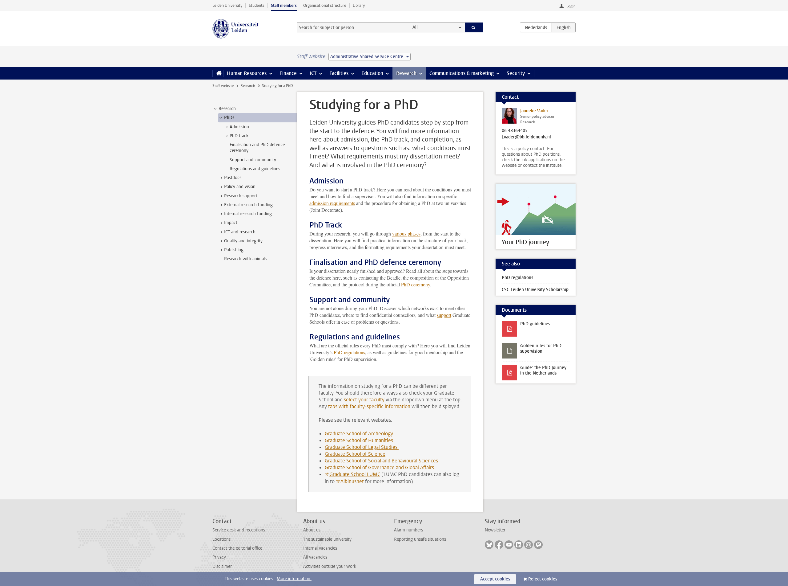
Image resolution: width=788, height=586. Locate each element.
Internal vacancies (320, 548)
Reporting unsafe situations (420, 539)
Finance (288, 73)
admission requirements (332, 203)
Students (256, 5)
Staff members (284, 5)
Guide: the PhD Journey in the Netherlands (543, 370)
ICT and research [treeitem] (239, 232)
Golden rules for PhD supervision (540, 348)
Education (372, 73)
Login (571, 6)
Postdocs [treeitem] (232, 178)
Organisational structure (324, 5)
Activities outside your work (329, 566)
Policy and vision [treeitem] (239, 187)
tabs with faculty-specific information (369, 406)
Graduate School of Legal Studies (362, 447)
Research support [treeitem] (240, 196)
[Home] (217, 73)
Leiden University (227, 5)
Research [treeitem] (227, 109)
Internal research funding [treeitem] (248, 214)
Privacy (219, 557)
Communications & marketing (461, 73)
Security (516, 73)
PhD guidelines (535, 324)
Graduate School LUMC (354, 474)
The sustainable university (327, 539)
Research (406, 73)
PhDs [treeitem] (229, 118)
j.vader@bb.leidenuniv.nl (526, 137)
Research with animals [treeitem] (245, 259)
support (444, 315)
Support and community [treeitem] (253, 160)
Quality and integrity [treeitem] (243, 241)
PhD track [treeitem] (239, 136)
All (415, 27)
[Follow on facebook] (499, 544)
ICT (313, 73)
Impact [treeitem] (230, 223)
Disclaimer (222, 566)
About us (311, 530)
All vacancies (315, 557)
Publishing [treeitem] (233, 250)
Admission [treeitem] (239, 127)
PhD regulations (349, 352)
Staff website (223, 85)
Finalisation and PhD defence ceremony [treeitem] (257, 148)
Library (359, 5)
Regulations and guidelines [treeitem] (255, 169)
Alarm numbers (408, 530)
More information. (294, 579)
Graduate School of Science (355, 454)
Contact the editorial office (237, 548)
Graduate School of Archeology (359, 433)
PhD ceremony (415, 284)
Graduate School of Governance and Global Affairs (380, 467)
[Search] (474, 27)
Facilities (338, 73)
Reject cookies (542, 579)
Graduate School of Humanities (359, 440)
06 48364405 (515, 130)
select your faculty (364, 399)
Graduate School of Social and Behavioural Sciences (381, 460)
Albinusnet (352, 481)
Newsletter (495, 530)
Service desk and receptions (238, 530)
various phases (406, 233)
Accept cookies (495, 579)
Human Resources (247, 73)
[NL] (536, 27)
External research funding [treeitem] (248, 205)
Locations (221, 539)
